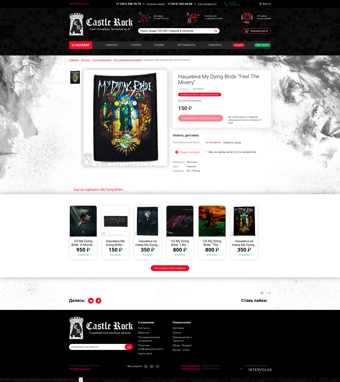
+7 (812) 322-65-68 (180, 3)
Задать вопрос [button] (190, 152)
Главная (74, 59)
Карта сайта (145, 353)
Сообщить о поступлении (200, 118)
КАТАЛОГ (83, 45)
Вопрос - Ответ (181, 350)
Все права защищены (80, 368)
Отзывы (159, 45)
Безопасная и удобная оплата (213, 17)
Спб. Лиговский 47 (207, 4)
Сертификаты (186, 45)
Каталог (85, 59)
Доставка (178, 328)
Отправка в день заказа (264, 17)
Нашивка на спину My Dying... (147, 243)
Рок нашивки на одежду (128, 59)
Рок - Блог (262, 45)
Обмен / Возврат (182, 345)
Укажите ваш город (79, 3)
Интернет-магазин (156, 4)
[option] (125, 118)
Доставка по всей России (161, 17)
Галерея (136, 45)
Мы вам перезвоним (234, 4)
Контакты (144, 328)
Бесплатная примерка (190, 100)
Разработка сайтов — (256, 365)
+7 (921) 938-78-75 (128, 3)
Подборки (215, 45)
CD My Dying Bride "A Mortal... (83, 243)
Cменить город (232, 142)
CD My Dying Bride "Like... (180, 243)
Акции (238, 45)
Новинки (112, 45)
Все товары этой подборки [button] (170, 268)
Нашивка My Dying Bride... (115, 243)
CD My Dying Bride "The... (212, 243)
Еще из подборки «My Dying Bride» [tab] (98, 189)
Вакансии (143, 332)
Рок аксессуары (102, 59)
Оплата (177, 332)
